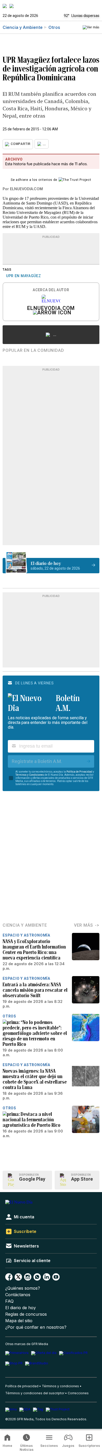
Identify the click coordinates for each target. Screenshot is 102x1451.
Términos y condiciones (60, 1386)
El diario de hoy (20, 1307)
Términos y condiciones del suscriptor (34, 1393)
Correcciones (78, 1393)
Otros (54, 27)
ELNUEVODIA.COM (51, 308)
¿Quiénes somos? (22, 1288)
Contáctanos (17, 1294)
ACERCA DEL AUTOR (51, 290)
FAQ (9, 1301)
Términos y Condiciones (29, 774)
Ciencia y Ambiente (23, 27)
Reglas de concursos (26, 1314)
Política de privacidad (21, 1386)
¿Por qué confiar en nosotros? (35, 1327)
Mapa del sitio (18, 1320)
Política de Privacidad (79, 771)
